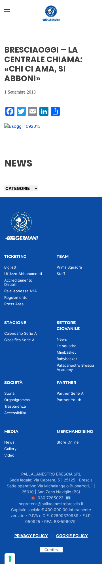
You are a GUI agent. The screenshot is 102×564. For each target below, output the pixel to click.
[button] (7, 11)
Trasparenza (15, 406)
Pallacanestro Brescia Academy (75, 367)
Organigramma (17, 399)
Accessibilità (15, 412)
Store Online (68, 442)
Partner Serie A (70, 393)
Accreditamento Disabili (18, 282)
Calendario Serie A (20, 333)
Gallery (10, 448)
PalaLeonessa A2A (20, 291)
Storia (9, 393)
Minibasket (66, 352)
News (62, 339)
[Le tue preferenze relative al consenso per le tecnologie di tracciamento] (10, 558)
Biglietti (10, 267)
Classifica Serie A (19, 340)
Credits (51, 549)
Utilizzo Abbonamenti (23, 273)
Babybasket (67, 358)
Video (9, 455)
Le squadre (66, 345)
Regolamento (15, 297)
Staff (61, 273)
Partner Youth (69, 399)
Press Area (14, 304)
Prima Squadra (69, 267)
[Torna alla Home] (51, 11)
